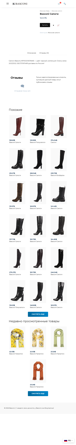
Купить (45, 25)
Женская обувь (44, 11)
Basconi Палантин (16, 354)
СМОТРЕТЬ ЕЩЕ (38, 314)
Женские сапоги (57, 11)
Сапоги (53, 142)
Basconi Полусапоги (37, 142)
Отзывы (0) (44, 53)
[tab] (31, 53)
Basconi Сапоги (15, 142)
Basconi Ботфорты (57, 175)
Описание (31, 53)
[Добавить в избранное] (53, 25)
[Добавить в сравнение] (58, 25)
